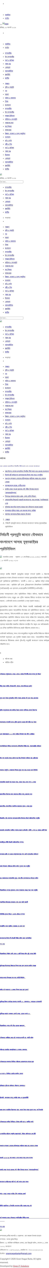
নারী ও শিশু (8, 144)
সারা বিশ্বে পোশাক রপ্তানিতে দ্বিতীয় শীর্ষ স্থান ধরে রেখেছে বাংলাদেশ (27, 471)
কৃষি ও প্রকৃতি (9, 87)
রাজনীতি (7, 74)
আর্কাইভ (7, 15)
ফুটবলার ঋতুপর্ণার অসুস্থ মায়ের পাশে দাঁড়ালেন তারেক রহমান (24, 507)
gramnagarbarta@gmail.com (18, 1253)
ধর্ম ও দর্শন (8, 141)
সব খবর (2, 944)
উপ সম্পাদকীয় (9, 57)
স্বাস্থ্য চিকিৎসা (9, 116)
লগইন (7, 18)
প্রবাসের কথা (9, 123)
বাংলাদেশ (8, 105)
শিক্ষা (6, 101)
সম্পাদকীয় (8, 53)
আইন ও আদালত (10, 98)
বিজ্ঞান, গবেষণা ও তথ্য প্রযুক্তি (15, 133)
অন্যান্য (7, 137)
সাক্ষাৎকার (8, 130)
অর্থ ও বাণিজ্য (9, 60)
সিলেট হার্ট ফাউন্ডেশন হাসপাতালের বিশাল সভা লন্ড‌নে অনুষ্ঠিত (24, 475)
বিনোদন (7, 155)
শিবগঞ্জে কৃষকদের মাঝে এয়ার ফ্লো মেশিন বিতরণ (20, 496)
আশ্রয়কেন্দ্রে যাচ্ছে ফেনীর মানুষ (15, 485)
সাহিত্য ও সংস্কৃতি (11, 119)
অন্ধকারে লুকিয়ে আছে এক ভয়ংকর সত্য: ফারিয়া (20, 510)
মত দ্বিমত (8, 126)
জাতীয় (7, 78)
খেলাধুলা (7, 67)
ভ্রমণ (7, 94)
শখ (6, 91)
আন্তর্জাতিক (9, 71)
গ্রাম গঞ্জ (8, 64)
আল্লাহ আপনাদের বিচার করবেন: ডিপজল (18, 514)
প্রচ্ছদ (7, 83)
